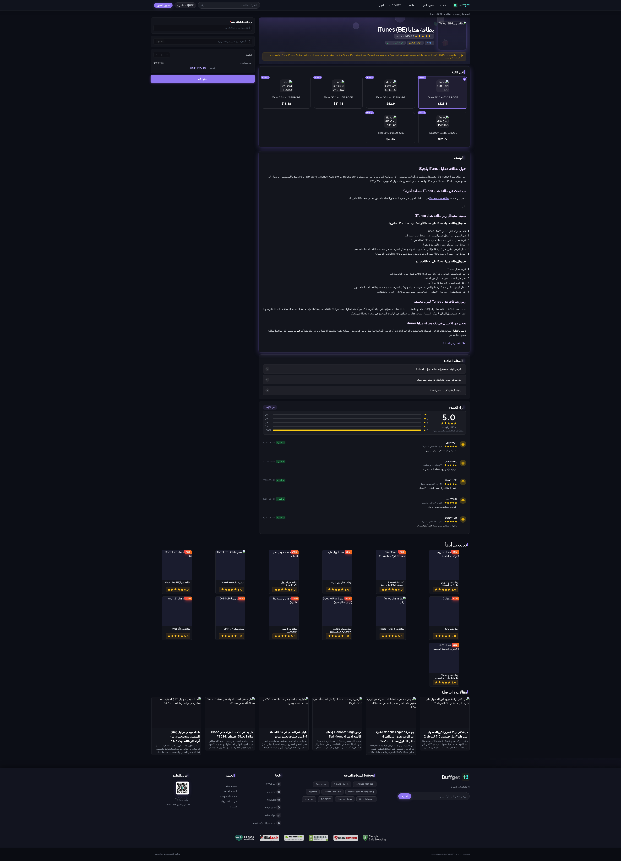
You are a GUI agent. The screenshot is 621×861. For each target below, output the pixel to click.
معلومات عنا (231, 785)
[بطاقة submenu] (407, 5)
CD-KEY (396, 5)
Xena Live (309, 799)
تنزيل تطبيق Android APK (175, 804)
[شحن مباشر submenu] (421, 5)
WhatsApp (270, 815)
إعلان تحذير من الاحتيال (454, 343)
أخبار (381, 5)
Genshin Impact (366, 799)
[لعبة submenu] (441, 5)
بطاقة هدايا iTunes (439, 198)
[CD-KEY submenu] (390, 5)
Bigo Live (313, 791)
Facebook (270, 807)
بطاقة (411, 5)
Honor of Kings (345, 799)
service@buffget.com (264, 823)
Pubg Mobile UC (341, 784)
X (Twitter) (271, 784)
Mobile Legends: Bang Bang (361, 791)
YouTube (271, 799)
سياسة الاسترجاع (229, 801)
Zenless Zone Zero (332, 791)
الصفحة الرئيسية (462, 13)
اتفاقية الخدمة (230, 790)
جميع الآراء (271, 407)
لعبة (444, 5)
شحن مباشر (428, 5)
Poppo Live (321, 784)
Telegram (271, 791)
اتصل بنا (233, 806)
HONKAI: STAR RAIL (365, 784)
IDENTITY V (326, 799)
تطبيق (160, 41)
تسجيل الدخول (163, 5)
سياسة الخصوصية (228, 796)
